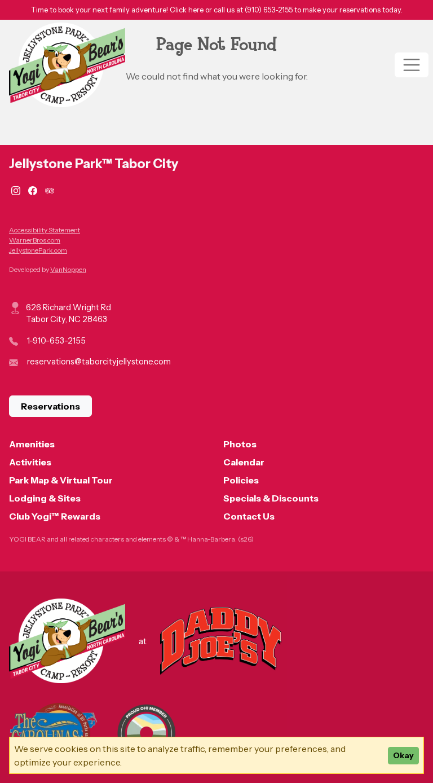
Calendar (243, 462)
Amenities (32, 444)
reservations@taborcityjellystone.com (99, 362)
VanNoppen (68, 269)
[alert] (216, 10)
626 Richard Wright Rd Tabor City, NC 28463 (68, 313)
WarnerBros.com (34, 240)
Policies (241, 480)
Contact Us (249, 516)
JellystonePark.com (38, 250)
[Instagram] (17, 189)
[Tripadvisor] (49, 189)
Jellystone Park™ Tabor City (93, 163)
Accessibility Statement (44, 230)
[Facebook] (34, 189)
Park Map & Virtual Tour (61, 480)
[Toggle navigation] (411, 64)
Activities (30, 462)
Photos (240, 444)
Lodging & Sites (45, 498)
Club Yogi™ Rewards (54, 516)
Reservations (50, 406)
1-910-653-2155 (56, 341)
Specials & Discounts (271, 498)
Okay (403, 755)
